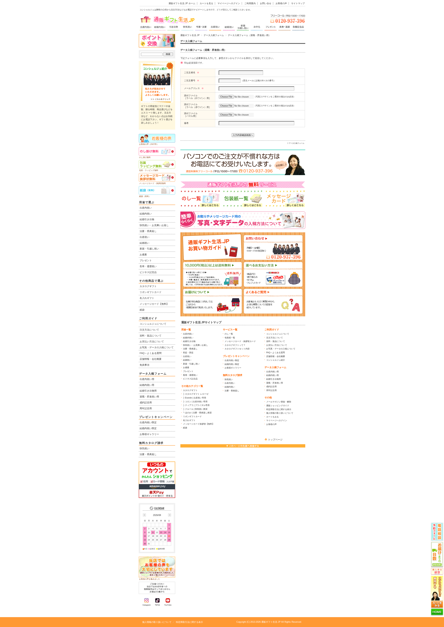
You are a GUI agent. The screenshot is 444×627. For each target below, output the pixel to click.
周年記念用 (271, 390)
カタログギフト (190, 390)
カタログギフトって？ (235, 345)
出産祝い (187, 356)
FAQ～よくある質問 (275, 352)
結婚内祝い (188, 337)
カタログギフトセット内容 (237, 349)
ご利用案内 (250, 3)
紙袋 (185, 428)
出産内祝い (188, 334)
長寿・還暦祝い (190, 375)
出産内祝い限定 (232, 360)
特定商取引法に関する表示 (278, 409)
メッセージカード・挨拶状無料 (152, 183)
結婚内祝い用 (272, 375)
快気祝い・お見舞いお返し (195, 345)
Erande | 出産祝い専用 (195, 398)
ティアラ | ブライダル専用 (197, 405)
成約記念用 (271, 386)
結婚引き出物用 (273, 379)
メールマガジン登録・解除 (278, 402)
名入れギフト (189, 420)
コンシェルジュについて (277, 334)
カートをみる (272, 417)
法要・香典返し (190, 349)
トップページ (275, 439)
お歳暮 (186, 367)
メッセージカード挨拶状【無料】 (198, 424)
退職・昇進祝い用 (274, 383)
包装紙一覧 (230, 337)
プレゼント (188, 371)
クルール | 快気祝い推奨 (196, 409)
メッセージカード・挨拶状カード (240, 341)
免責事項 (144, 364)
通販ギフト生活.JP (190, 35)
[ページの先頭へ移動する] (242, 446)
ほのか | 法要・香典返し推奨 (198, 412)
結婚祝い (187, 360)
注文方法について (274, 337)
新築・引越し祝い (191, 364)
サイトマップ (298, 3)
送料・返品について (275, 341)
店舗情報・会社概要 (275, 356)
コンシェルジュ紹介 (275, 360)
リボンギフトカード (192, 416)
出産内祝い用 (272, 371)
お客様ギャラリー (233, 368)
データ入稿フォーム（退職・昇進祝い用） (203, 50)
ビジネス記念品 (190, 379)
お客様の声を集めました (149, 579)
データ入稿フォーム (214, 35)
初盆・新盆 (188, 352)
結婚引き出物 (189, 341)
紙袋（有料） (145, 196)
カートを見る (206, 3)
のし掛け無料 (145, 157)
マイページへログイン (228, 3)
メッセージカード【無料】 (154, 303)
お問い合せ (265, 3)
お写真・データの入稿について (280, 349)
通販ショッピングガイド (277, 405)
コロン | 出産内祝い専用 (196, 401)
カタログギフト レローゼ (196, 394)
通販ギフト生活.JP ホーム (182, 3)
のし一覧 (229, 334)
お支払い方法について (276, 345)
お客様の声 (281, 3)
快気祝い (229, 379)
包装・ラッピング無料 (148, 170)
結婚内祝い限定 (232, 364)
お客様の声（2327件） (149, 144)
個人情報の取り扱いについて (279, 413)
